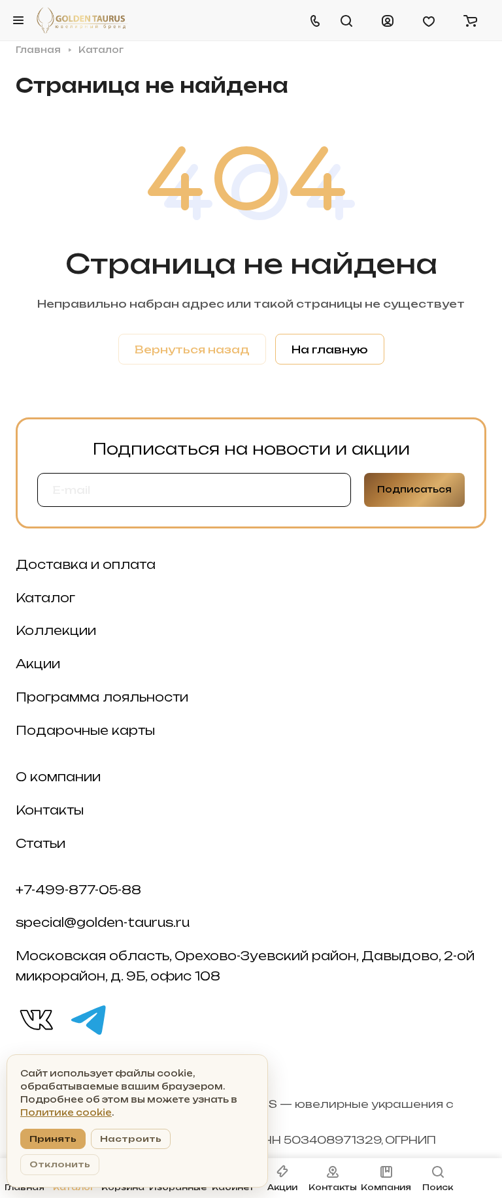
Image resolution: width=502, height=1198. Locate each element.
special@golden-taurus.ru (103, 922)
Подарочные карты (85, 730)
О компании (58, 776)
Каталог (45, 598)
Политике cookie (66, 1112)
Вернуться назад (192, 349)
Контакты (50, 810)
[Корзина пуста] (470, 20)
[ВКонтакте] (35, 1019)
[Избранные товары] (429, 20)
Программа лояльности (102, 697)
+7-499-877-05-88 (78, 889)
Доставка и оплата (86, 564)
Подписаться (414, 489)
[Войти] (387, 20)
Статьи (40, 843)
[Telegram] (87, 1019)
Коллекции (56, 630)
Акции (38, 663)
